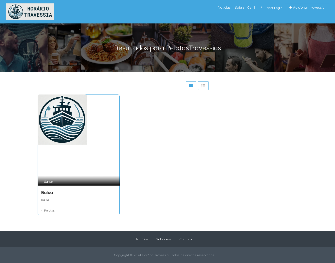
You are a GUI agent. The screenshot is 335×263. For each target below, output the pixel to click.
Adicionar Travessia (308, 7)
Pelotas (49, 210)
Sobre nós (243, 7)
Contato (185, 239)
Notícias (224, 7)
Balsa (47, 192)
